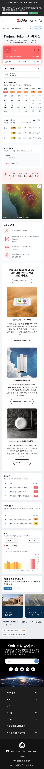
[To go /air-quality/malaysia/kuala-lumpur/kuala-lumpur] (22, 487)
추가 (39, 28)
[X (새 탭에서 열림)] (16, 669)
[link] (31, 20)
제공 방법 (17, 588)
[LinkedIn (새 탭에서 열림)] (33, 669)
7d (39, 120)
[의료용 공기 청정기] (22, 363)
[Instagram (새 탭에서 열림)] (27, 669)
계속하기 (34, 13)
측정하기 (14, 242)
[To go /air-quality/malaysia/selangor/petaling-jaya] (22, 496)
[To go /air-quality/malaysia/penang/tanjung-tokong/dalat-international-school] (22, 519)
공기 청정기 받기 (16, 257)
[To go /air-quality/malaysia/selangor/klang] (22, 491)
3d (34, 120)
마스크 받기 (15, 249)
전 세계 (3, 28)
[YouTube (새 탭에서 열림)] (22, 669)
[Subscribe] (36, 661)
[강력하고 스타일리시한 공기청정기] (22, 423)
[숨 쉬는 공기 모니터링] (22, 302)
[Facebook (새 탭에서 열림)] (11, 669)
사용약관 (22, 756)
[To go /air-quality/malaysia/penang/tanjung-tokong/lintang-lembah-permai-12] (22, 523)
